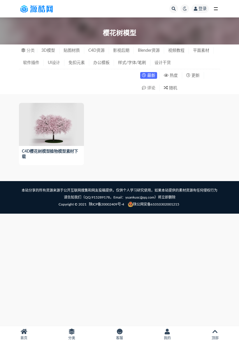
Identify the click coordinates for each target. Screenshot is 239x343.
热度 (173, 76)
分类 (71, 338)
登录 (202, 9)
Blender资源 (149, 51)
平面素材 (201, 51)
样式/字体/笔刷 (132, 63)
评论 (150, 88)
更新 (195, 76)
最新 (150, 76)
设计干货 (162, 63)
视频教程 (176, 51)
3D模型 (48, 51)
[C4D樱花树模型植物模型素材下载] (51, 124)
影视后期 (121, 51)
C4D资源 (96, 51)
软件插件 (31, 63)
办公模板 (101, 63)
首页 (23, 338)
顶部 (215, 338)
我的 (167, 338)
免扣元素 (76, 63)
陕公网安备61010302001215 (156, 204)
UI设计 (54, 63)
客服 (119, 338)
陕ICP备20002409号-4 (106, 204)
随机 (172, 88)
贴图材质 (72, 51)
